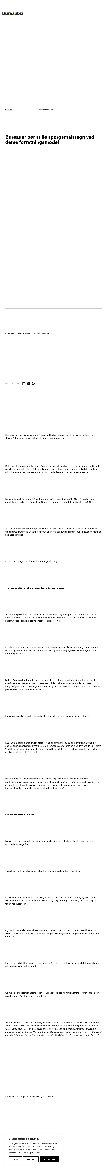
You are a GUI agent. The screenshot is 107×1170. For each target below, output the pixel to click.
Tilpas (15, 1159)
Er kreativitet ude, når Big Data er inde (51, 1035)
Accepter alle (49, 1159)
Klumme (9, 110)
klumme (37, 1022)
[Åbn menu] (103, 1)
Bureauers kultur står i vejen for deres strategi (28, 1028)
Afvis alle (31, 1159)
